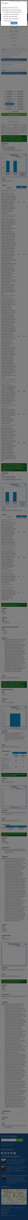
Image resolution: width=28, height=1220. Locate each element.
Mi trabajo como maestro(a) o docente (12, 10)
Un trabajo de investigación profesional (12, 12)
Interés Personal (7, 21)
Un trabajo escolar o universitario (11, 14)
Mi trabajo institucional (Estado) (11, 18)
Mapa (25, 1)
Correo (20, 1)
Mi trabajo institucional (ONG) (10, 16)
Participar (14, 23)
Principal (13, 1)
